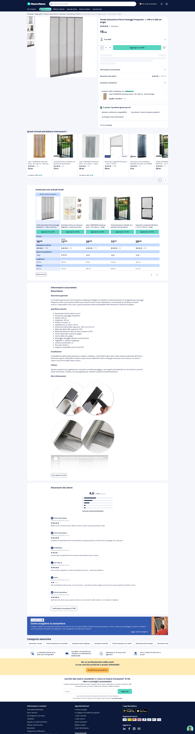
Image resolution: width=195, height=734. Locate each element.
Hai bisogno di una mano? (36, 716)
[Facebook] (129, 728)
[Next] (157, 274)
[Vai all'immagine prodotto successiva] (92, 47)
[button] (133, 95)
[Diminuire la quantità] (102, 47)
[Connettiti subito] (161, 4)
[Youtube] (139, 728)
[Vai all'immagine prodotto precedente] (40, 47)
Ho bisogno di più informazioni (113, 117)
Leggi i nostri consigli (138, 632)
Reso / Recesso (32, 713)
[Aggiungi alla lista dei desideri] (164, 47)
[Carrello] (166, 4)
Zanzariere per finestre (74, 14)
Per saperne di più (117, 698)
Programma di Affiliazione (36, 731)
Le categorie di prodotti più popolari (87, 713)
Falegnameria (39, 14)
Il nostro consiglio (81, 710)
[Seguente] (165, 180)
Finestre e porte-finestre (51, 14)
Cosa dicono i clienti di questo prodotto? (145, 112)
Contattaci (30, 719)
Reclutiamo (31, 728)
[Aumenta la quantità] (110, 47)
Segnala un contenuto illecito (37, 722)
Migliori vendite (80, 725)
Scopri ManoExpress (82, 728)
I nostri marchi (80, 719)
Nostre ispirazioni (81, 722)
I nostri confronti (80, 716)
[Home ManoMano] (36, 4)
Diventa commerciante (35, 725)
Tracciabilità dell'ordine (35, 710)
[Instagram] (134, 728)
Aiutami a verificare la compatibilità (114, 112)
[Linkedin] (124, 728)
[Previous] (151, 274)
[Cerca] (51, 3)
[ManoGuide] (190, 729)
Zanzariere (63, 14)
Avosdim (109, 125)
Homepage (30, 14)
